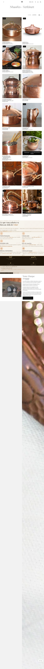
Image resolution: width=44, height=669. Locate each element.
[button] (34, 15)
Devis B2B (16, 273)
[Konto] (38, 2)
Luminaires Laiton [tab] (19, 231)
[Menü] (3, 2)
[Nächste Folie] (20, 29)
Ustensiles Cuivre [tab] (7, 231)
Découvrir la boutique (6, 273)
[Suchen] (35, 2)
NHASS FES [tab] (28, 231)
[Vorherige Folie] (3, 29)
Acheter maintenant (28, 298)
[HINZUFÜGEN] (40, 125)
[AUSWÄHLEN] (40, 39)
